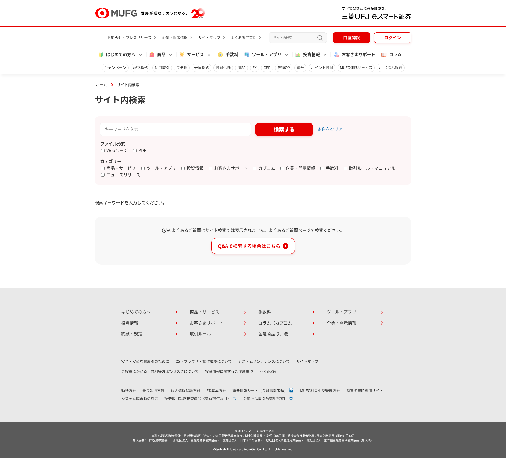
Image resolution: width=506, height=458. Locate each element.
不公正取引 (268, 371)
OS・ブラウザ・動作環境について (204, 361)
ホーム (101, 85)
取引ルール (200, 334)
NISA (241, 67)
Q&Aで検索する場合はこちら (249, 246)
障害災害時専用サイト (364, 390)
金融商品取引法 (273, 334)
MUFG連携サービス (356, 67)
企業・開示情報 (175, 37)
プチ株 (181, 67)
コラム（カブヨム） (277, 323)
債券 (300, 67)
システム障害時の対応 (139, 398)
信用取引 (162, 67)
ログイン (392, 38)
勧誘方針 (128, 390)
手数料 (232, 54)
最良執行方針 (153, 390)
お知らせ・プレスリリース (129, 37)
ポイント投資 (322, 67)
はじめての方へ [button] (120, 54)
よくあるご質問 (243, 37)
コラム (395, 54)
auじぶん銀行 (390, 67)
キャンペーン (115, 67)
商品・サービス (204, 312)
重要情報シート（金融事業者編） (260, 390)
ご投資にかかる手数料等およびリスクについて (160, 371)
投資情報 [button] (311, 54)
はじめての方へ (136, 312)
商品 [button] (161, 54)
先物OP (284, 67)
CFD (267, 67)
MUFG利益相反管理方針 (320, 390)
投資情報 (129, 323)
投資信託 (223, 67)
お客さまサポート (358, 54)
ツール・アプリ (341, 312)
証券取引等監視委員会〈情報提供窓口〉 (197, 398)
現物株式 (140, 67)
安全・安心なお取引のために (145, 361)
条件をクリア (330, 129)
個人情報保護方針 (185, 390)
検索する (284, 129)
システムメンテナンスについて (264, 361)
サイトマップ (209, 37)
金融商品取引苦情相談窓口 (265, 398)
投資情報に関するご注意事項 (229, 371)
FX (254, 67)
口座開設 (351, 38)
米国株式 (201, 67)
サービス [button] (195, 54)
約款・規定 (131, 334)
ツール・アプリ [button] (266, 54)
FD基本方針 (216, 390)
